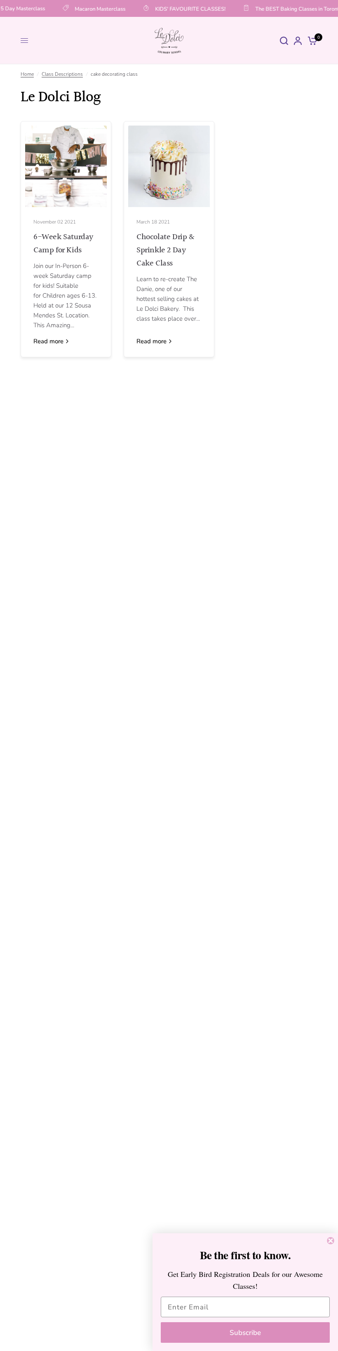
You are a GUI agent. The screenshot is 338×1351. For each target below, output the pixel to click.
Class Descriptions (62, 74)
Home (27, 74)
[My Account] (298, 40)
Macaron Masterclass (96, 8)
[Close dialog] (330, 1241)
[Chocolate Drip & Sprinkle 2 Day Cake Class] (169, 166)
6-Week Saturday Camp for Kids (63, 244)
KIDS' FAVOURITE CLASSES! (187, 8)
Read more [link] (48, 341)
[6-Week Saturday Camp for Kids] (66, 166)
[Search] (284, 40)
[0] (311, 40)
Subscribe (245, 1332)
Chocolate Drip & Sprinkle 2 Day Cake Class (165, 250)
